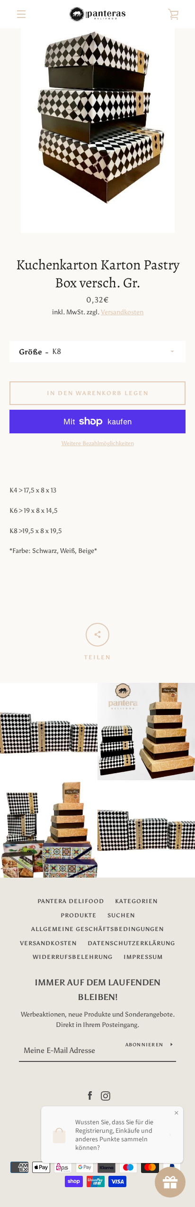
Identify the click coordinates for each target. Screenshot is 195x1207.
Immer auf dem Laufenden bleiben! (97, 989)
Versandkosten (122, 312)
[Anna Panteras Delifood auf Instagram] (105, 1095)
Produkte (79, 915)
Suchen (121, 915)
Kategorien (136, 901)
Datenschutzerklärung (131, 943)
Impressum (143, 957)
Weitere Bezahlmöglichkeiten (98, 443)
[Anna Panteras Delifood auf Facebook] (90, 1095)
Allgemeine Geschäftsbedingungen (97, 929)
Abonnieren (144, 1045)
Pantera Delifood (70, 901)
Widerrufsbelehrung (73, 957)
